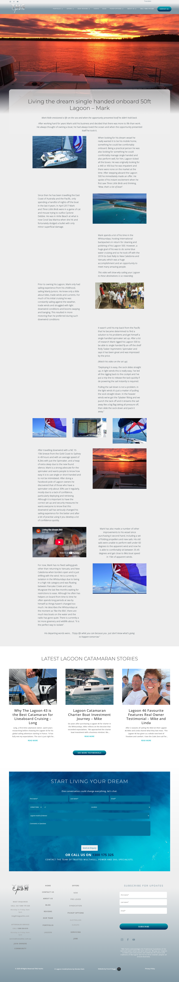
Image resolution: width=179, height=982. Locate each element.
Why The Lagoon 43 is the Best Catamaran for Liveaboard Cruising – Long (33, 716)
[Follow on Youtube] (17, 1)
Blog (104, 9)
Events (96, 9)
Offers (69, 9)
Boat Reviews (83, 9)
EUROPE (75, 925)
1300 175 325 (103, 855)
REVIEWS (48, 911)
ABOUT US (48, 898)
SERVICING (76, 932)
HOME (48, 885)
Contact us (164, 9)
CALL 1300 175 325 (147, 9)
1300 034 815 (22, 928)
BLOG (48, 905)
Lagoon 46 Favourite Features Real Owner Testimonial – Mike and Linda (146, 716)
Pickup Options (115, 9)
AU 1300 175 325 (23, 906)
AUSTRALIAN (75, 920)
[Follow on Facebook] (14, 1)
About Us (130, 9)
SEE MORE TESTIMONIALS (89, 753)
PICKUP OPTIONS (76, 913)
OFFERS (75, 885)
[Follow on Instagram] (10, 1)
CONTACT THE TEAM (57, 859)
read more (33, 740)
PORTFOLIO (48, 925)
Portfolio (57, 9)
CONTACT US (48, 892)
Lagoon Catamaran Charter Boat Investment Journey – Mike (89, 714)
